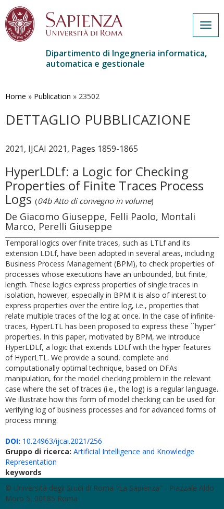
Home (15, 96)
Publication (52, 96)
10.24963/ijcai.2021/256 (53, 441)
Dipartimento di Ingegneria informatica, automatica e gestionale (126, 58)
